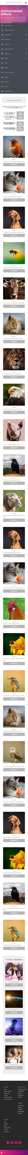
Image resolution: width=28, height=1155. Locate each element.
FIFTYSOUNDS (15, 107)
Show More (18, 960)
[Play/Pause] (1, 1153)
